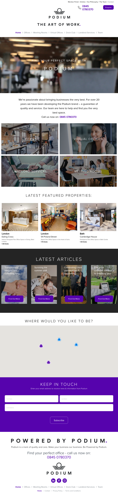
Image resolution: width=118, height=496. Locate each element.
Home (18, 32)
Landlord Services (86, 32)
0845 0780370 (87, 7)
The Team (103, 2)
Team (100, 32)
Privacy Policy (57, 491)
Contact (111, 2)
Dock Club (70, 32)
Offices (27, 32)
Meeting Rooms (40, 32)
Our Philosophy (92, 2)
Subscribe (59, 420)
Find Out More (14, 298)
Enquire (108, 7)
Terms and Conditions (73, 491)
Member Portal (73, 2)
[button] (48, 362)
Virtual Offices (56, 32)
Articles (82, 2)
